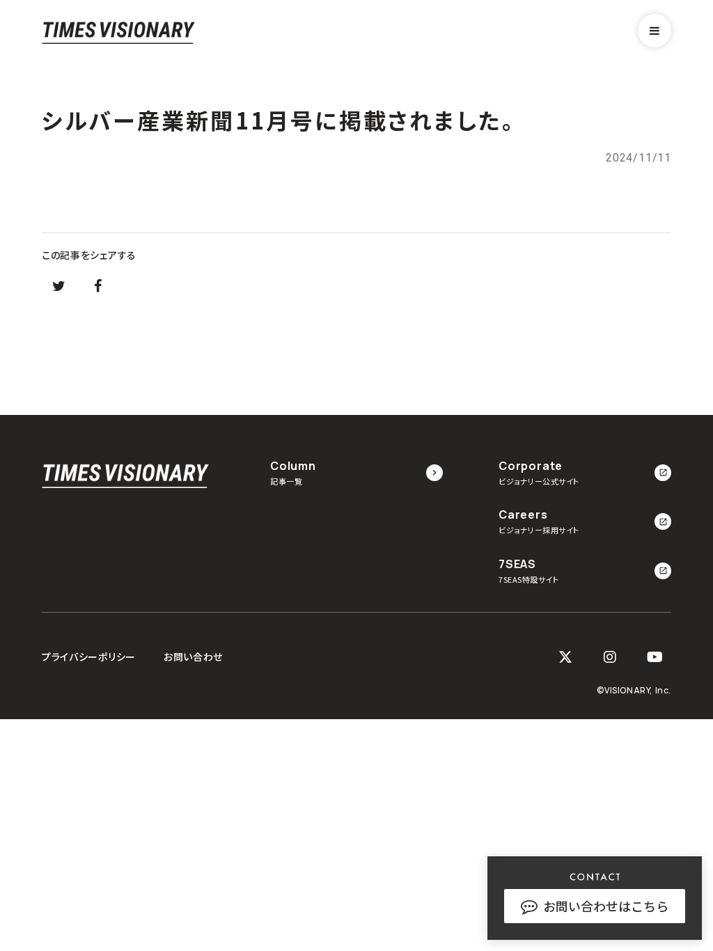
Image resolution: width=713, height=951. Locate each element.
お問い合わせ (193, 656)
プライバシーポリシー (89, 656)
